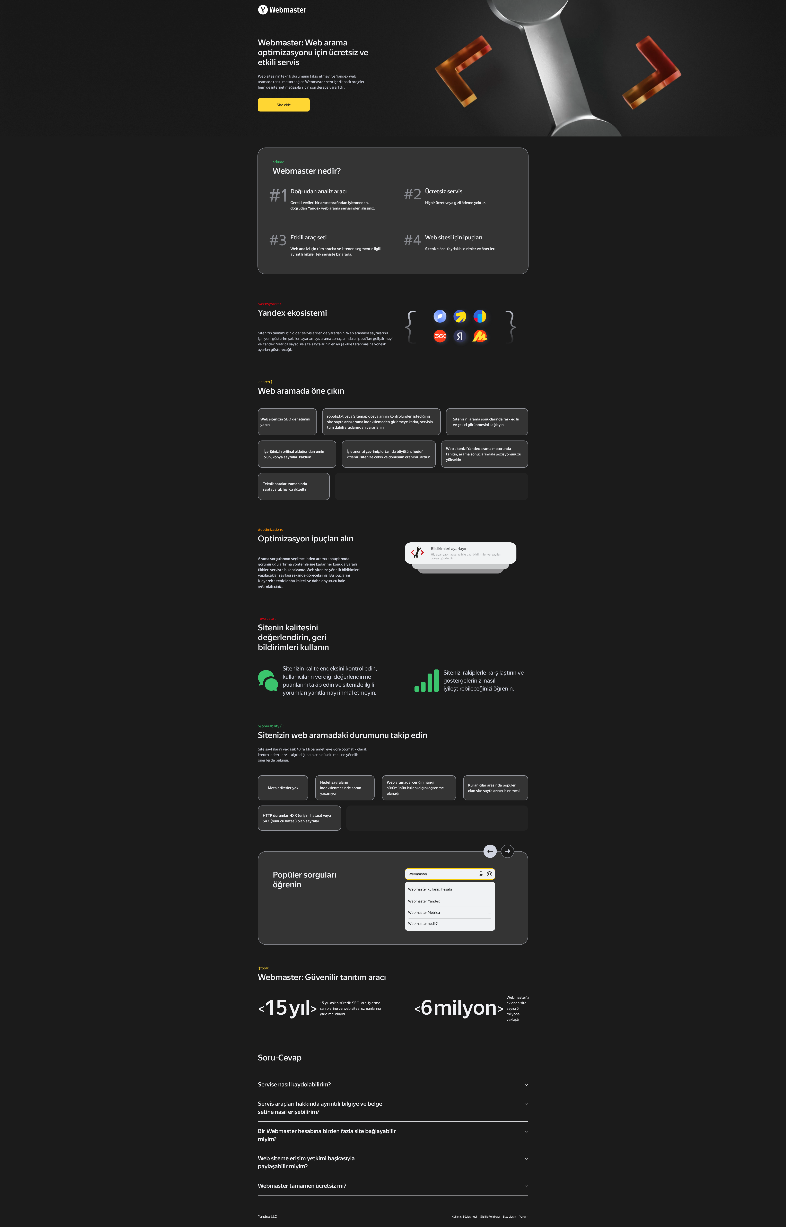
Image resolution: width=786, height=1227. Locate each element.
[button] (490, 851)
